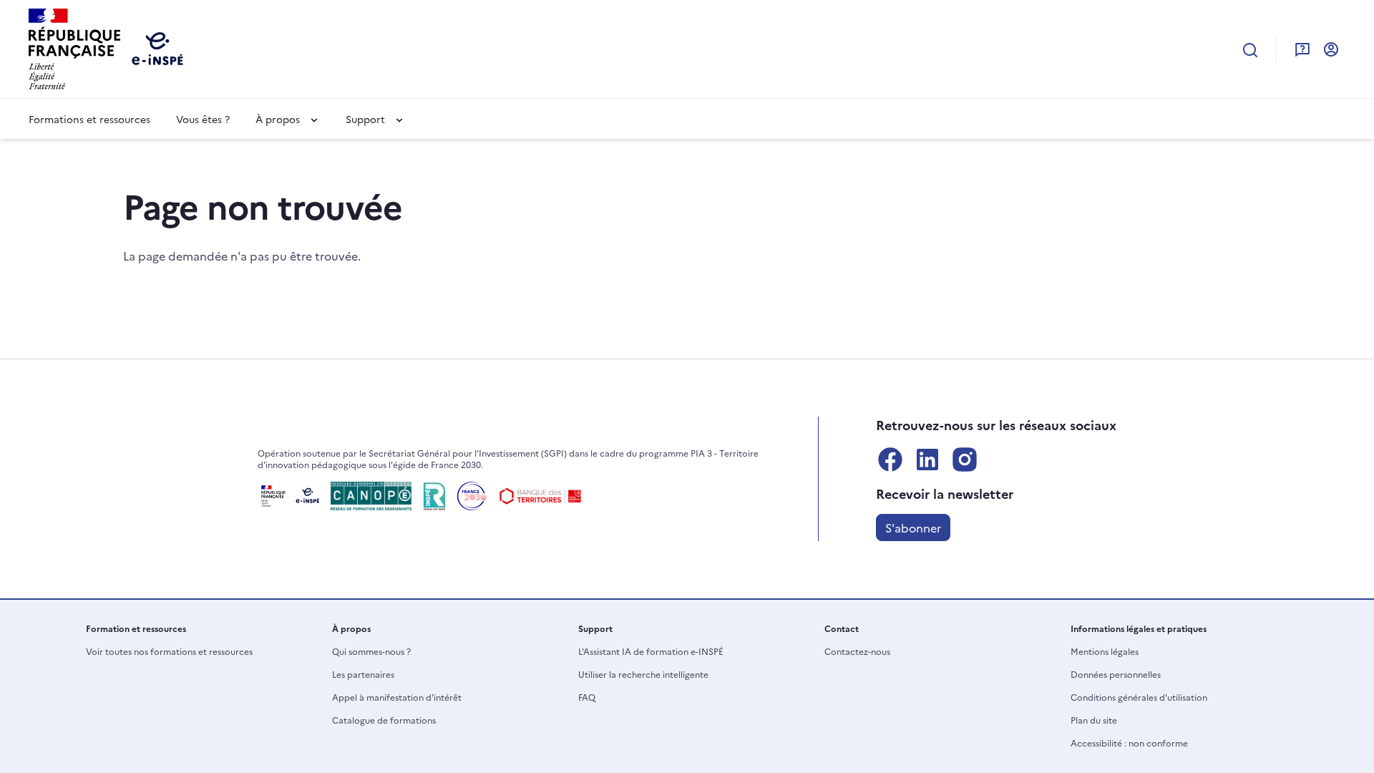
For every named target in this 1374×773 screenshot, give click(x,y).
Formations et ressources (89, 119)
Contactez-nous (857, 651)
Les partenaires (363, 674)
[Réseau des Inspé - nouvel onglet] (434, 496)
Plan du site (1094, 720)
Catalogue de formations (384, 720)
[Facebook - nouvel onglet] (890, 459)
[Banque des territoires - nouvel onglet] (540, 496)
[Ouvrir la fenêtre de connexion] (1331, 48)
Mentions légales (1105, 651)
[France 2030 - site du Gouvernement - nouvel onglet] (472, 496)
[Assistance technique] (1302, 49)
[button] (287, 118)
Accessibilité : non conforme (1129, 742)
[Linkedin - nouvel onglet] (927, 459)
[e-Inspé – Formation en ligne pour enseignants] (288, 496)
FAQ (586, 697)
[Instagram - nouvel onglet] (964, 459)
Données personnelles (1116, 674)
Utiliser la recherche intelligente (643, 674)
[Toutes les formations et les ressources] (1250, 49)
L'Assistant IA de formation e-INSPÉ (650, 651)
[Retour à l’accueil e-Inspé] (74, 47)
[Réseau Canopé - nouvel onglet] (371, 496)
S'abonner (913, 527)
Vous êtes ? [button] (203, 119)
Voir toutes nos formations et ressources (169, 651)
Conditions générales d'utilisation (1139, 697)
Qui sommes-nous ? (371, 651)
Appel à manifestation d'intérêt (397, 697)
